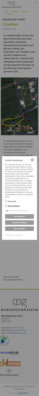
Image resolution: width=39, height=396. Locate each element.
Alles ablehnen (19, 216)
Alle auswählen (19, 229)
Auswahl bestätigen (19, 222)
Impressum (19, 235)
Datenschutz (9, 235)
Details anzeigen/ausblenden (19, 211)
